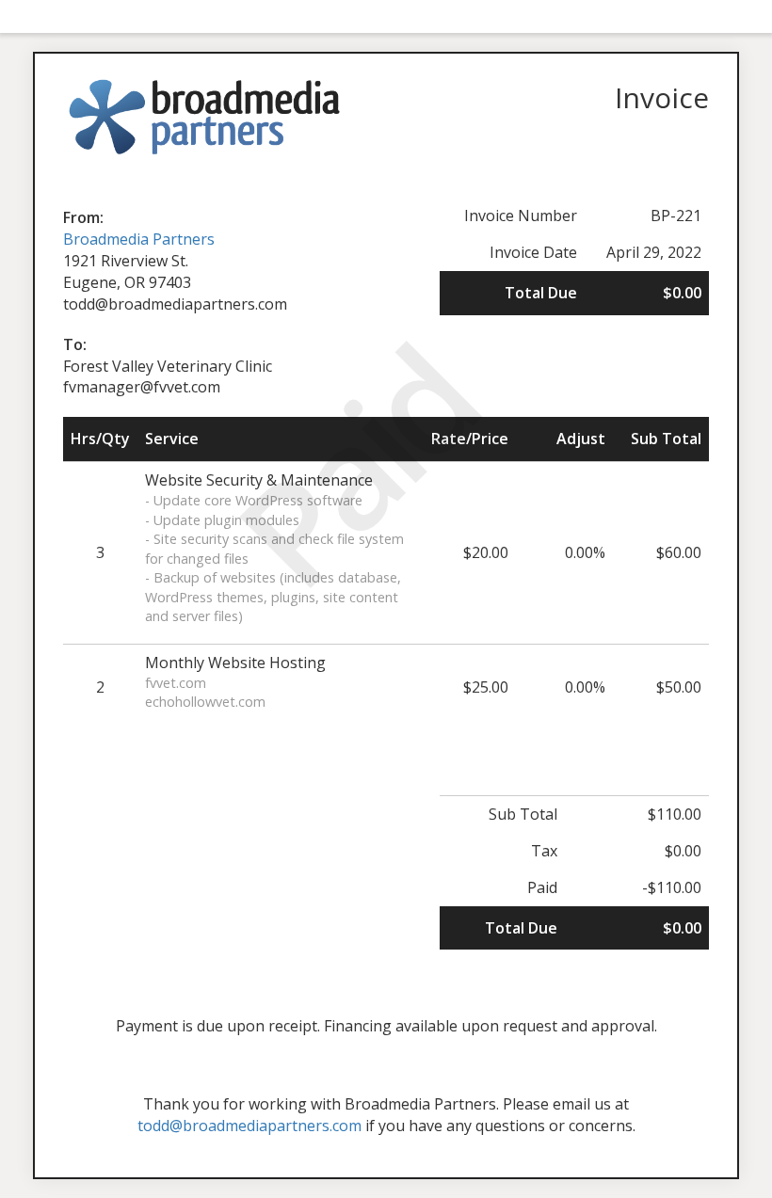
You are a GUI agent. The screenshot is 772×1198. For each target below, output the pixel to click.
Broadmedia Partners (139, 239)
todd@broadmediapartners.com (249, 1125)
